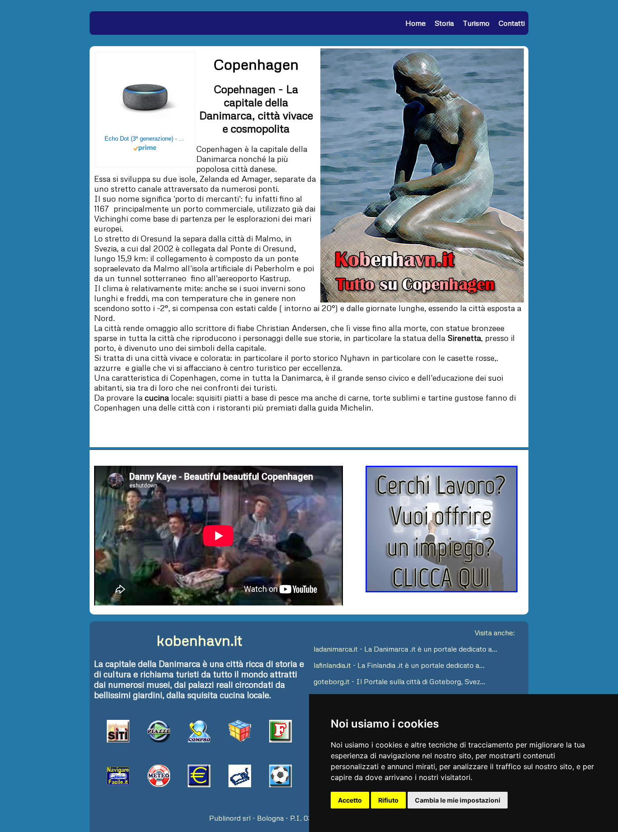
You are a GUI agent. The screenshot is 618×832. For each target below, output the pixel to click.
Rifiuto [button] (388, 800)
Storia (444, 23)
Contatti (512, 23)
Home (415, 23)
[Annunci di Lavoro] (442, 589)
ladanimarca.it (336, 648)
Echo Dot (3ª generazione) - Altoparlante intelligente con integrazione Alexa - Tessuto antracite (145, 138)
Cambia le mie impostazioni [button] (457, 800)
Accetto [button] (350, 800)
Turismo (476, 23)
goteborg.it (332, 681)
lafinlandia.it (332, 665)
